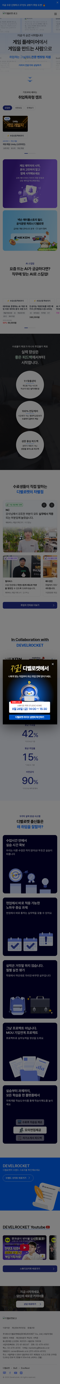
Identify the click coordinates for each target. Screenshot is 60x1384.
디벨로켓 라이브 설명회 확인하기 (29, 717)
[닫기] (53, 664)
